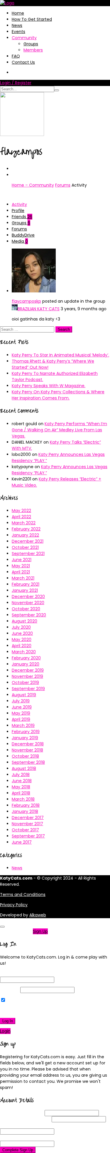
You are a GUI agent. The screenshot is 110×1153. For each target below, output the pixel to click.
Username (21, 1113)
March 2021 (23, 578)
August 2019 (24, 695)
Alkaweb (37, 915)
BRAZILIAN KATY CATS (39, 309)
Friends (22, 217)
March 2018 (23, 799)
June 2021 (21, 560)
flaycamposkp (26, 301)
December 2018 (28, 744)
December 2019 (28, 670)
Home (18, 13)
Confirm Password (30, 1137)
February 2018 (26, 805)
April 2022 (21, 517)
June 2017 (22, 842)
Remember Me (22, 1000)
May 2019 (21, 713)
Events (18, 32)
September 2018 (28, 762)
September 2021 (28, 553)
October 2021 (25, 547)
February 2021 (25, 584)
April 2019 (21, 719)
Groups (30, 44)
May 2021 (21, 566)
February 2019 (26, 732)
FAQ (16, 56)
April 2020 (21, 646)
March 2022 (23, 523)
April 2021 (21, 572)
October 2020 (26, 609)
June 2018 (22, 781)
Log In (7, 1021)
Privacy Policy (14, 905)
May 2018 (21, 787)
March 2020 (24, 652)
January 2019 (25, 738)
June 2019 (22, 707)
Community (24, 38)
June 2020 (22, 633)
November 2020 (28, 603)
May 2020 (21, 639)
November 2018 (27, 750)
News (17, 25)
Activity (19, 204)
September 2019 (28, 689)
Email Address (25, 1119)
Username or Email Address (28, 973)
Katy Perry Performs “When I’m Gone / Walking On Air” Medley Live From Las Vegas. (59, 430)
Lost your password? (23, 1011)
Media (20, 241)
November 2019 (27, 676)
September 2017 (28, 836)
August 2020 (24, 621)
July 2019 (21, 701)
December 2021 (27, 541)
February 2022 (26, 529)
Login (5, 1031)
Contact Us (23, 62)
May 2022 (21, 510)
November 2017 (27, 824)
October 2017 (25, 830)
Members (33, 50)
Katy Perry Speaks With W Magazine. (48, 386)
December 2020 (28, 596)
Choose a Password (31, 1125)
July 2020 (21, 627)
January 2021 (25, 590)
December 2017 (28, 818)
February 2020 (26, 658)
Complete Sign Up (17, 1150)
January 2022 (25, 535)
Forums (62, 185)
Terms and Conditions (22, 894)
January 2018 (25, 811)
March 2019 (23, 725)
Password (9, 990)
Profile (18, 210)
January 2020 (25, 664)
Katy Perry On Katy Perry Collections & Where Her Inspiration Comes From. (58, 395)
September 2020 (29, 615)
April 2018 (21, 793)
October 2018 (25, 756)
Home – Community (33, 185)
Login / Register (15, 83)
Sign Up (40, 931)
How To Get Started (32, 19)
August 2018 (24, 768)
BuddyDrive (23, 235)
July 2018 (21, 775)
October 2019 (25, 682)
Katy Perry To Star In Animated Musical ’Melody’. (60, 355)
